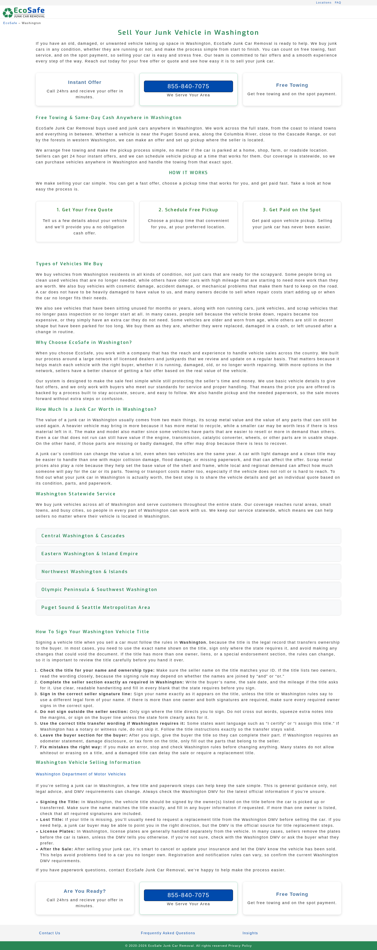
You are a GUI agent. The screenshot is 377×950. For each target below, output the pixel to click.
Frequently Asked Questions (168, 933)
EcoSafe (10, 23)
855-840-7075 (188, 86)
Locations (324, 2)
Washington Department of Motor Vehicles (81, 774)
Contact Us (49, 933)
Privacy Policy (240, 945)
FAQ (338, 2)
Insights (250, 933)
